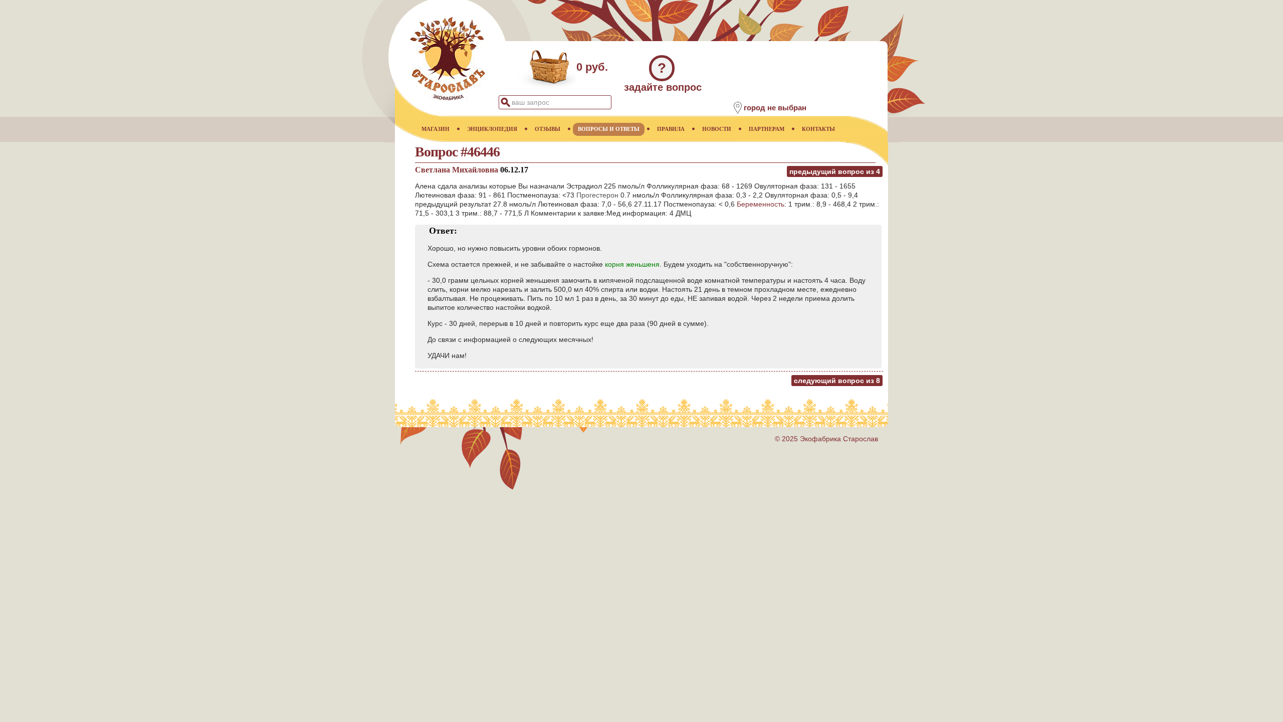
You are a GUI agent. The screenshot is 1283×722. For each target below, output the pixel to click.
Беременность (760, 204)
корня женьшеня (632, 264)
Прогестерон (597, 195)
